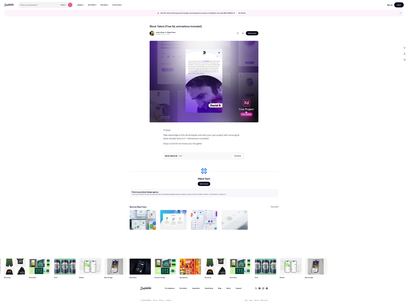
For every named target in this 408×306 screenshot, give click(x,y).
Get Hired (104, 5)
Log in (399, 5)
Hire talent (183, 288)
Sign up (389, 5)
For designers (169, 288)
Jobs (246, 300)
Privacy (161, 300)
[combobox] (39, 5)
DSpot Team (171, 32)
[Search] (70, 5)
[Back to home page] (9, 5)
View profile (274, 207)
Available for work (160, 34)
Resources (264, 300)
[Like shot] (238, 33)
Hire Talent (92, 5)
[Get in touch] (143, 226)
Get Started (242, 13)
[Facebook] (260, 288)
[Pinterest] (267, 288)
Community (116, 5)
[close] (400, 13)
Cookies (168, 300)
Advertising (209, 288)
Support (239, 288)
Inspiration (196, 288)
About (228, 288)
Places (256, 300)
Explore (80, 5)
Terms (155, 300)
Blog (219, 288)
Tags (250, 300)
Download (237, 156)
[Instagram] (263, 288)
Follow (168, 34)
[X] (256, 288)
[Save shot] (243, 33)
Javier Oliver (160, 32)
